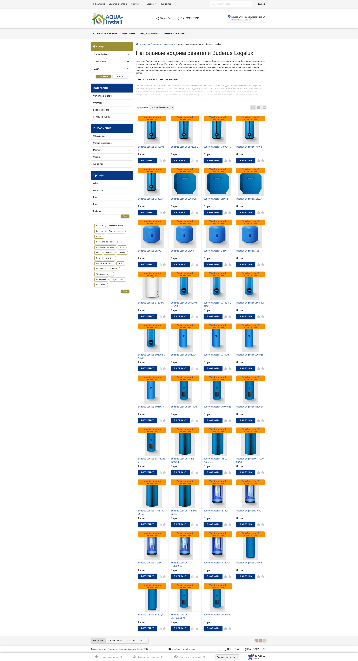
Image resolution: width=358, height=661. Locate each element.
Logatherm (100, 285)
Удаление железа (103, 274)
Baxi (95, 197)
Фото (143, 640)
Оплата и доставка (118, 4)
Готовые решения (174, 33)
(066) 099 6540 (162, 18)
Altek (95, 183)
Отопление (129, 33)
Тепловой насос (116, 226)
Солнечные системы (105, 33)
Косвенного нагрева (105, 247)
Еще (125, 216)
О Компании (99, 4)
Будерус (109, 258)
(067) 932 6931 (189, 18)
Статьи (131, 640)
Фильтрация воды (104, 263)
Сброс (120, 76)
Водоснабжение (150, 33)
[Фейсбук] (261, 641)
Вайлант (109, 253)
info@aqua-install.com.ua (182, 649)
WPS (122, 247)
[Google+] (257, 641)
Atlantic (122, 253)
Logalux (99, 231)
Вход (261, 4)
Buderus (97, 211)
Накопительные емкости (164, 44)
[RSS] (265, 641)
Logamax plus (117, 279)
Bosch (96, 204)
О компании (115, 640)
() (108, 657)
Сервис (150, 4)
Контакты (166, 4)
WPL (120, 263)
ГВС (98, 253)
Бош (98, 258)
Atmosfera (98, 190)
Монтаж (135, 4)
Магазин (98, 640)
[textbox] (231, 4)
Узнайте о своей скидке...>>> (152, 118)
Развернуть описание (255, 99)
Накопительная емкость (106, 269)
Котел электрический (105, 242)
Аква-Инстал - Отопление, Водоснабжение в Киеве (118, 649)
